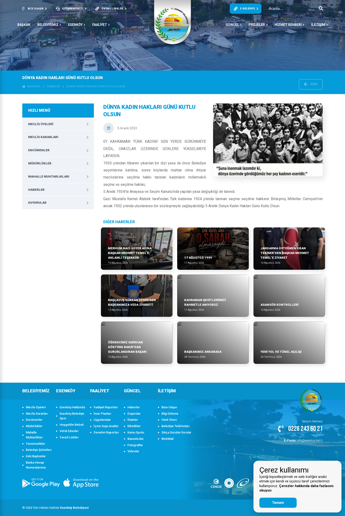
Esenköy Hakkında (72, 407)
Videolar (133, 451)
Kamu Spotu (135, 432)
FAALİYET (99, 25)
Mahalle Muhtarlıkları (48, 176)
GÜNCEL (232, 25)
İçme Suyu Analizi (106, 426)
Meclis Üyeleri (40, 124)
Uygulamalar (102, 419)
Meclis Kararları (43, 137)
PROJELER (257, 25)
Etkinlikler (134, 426)
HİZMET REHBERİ (288, 25)
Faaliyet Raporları (106, 407)
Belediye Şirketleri (38, 450)
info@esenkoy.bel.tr (303, 440)
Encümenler (39, 150)
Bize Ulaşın (169, 407)
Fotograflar (135, 445)
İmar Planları (102, 413)
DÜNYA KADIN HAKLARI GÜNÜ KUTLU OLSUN (96, 86)
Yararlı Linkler (69, 437)
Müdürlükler (39, 163)
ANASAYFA (32, 86)
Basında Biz (135, 439)
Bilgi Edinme (169, 413)
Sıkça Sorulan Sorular (176, 432)
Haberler (53, 86)
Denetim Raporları (106, 432)
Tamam (278, 502)
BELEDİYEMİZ (47, 25)
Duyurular (37, 202)
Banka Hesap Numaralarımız (36, 465)
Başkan (23, 25)
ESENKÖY (75, 25)
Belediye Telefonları (175, 426)
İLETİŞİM (318, 25)
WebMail (167, 439)
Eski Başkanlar (36, 456)
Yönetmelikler (35, 443)
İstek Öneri (169, 419)
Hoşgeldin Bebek (72, 424)
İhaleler (132, 419)
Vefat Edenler (69, 431)
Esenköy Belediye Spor (72, 416)
